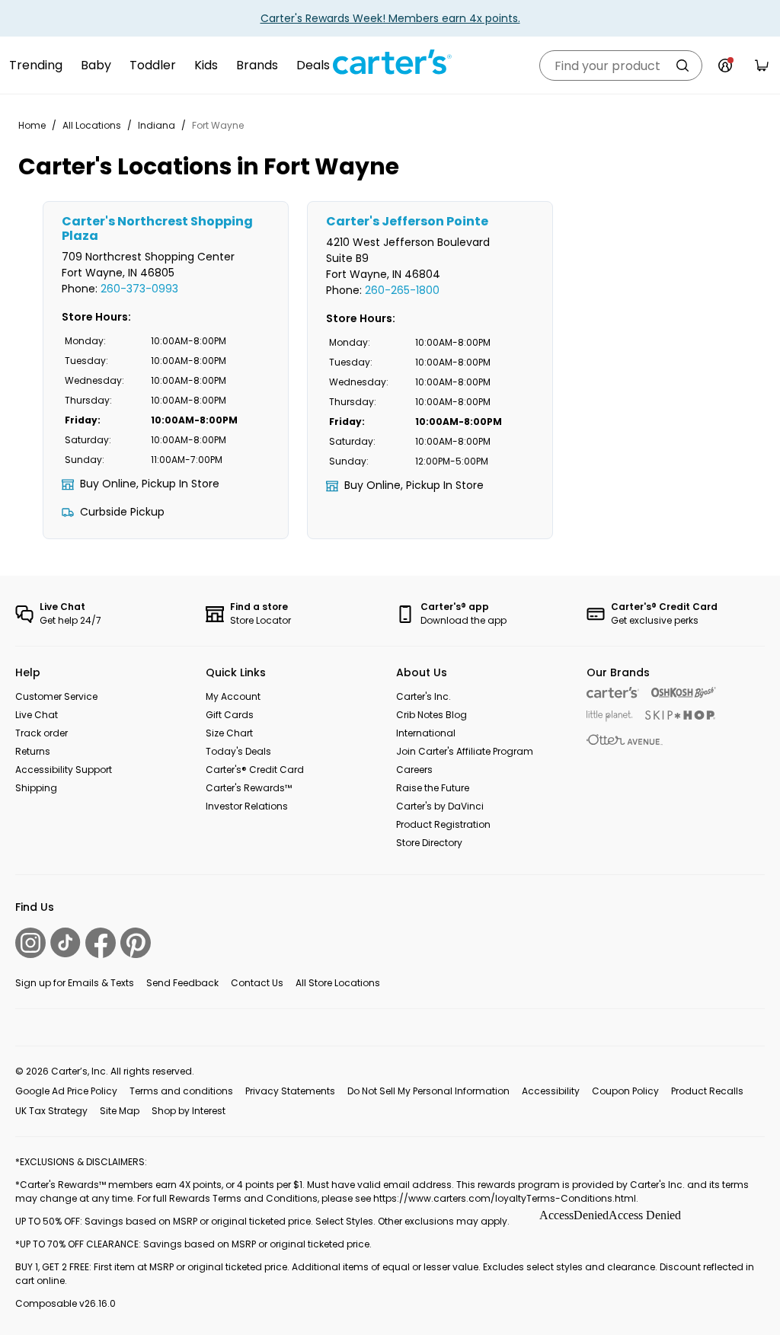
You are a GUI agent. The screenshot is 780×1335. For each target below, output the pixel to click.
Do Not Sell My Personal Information (428, 1090)
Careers (414, 769)
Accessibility (551, 1090)
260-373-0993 (139, 288)
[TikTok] (65, 942)
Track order (41, 733)
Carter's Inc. (423, 696)
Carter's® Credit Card (255, 769)
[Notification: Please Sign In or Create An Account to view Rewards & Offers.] (725, 65)
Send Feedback (182, 982)
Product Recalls (707, 1090)
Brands (257, 65)
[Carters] (613, 692)
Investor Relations (247, 806)
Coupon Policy (625, 1090)
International (426, 733)
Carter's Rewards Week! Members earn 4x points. (390, 18)
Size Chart (229, 733)
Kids (206, 65)
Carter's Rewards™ (249, 787)
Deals (313, 65)
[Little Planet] (610, 716)
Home (32, 125)
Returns (32, 751)
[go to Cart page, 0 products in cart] (761, 65)
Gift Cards (230, 714)
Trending (35, 65)
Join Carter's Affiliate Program (464, 751)
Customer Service (56, 696)
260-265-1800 (402, 290)
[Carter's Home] (390, 62)
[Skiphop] (680, 715)
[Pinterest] (135, 943)
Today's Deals (238, 751)
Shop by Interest (188, 1110)
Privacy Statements (290, 1090)
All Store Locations (338, 982)
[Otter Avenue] (625, 740)
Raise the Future (432, 787)
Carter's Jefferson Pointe (407, 221)
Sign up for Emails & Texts (74, 982)
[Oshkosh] (683, 692)
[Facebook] (100, 943)
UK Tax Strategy (51, 1110)
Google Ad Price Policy (66, 1090)
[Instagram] (30, 943)
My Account (233, 696)
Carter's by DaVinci (440, 806)
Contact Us (257, 982)
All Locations (91, 125)
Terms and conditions (181, 1090)
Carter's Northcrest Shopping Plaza (157, 228)
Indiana (156, 125)
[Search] (682, 65)
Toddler (152, 65)
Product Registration (443, 824)
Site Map (119, 1110)
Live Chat (36, 714)
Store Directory (429, 842)
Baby (96, 65)
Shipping (36, 787)
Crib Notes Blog (431, 714)
